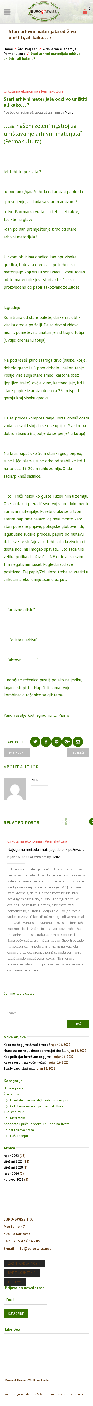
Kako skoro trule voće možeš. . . (26, 1063)
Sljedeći (78, 752)
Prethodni (16, 752)
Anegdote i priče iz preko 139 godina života (36, 1124)
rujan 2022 (11, 1156)
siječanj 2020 (13, 1167)
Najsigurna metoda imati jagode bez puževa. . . (45, 849)
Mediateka (18, 1118)
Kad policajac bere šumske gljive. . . (28, 1057)
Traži (78, 1024)
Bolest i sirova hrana (19, 1130)
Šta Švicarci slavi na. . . (19, 1068)
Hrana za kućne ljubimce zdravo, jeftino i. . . (35, 1051)
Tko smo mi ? (14, 1112)
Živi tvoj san (28, 49)
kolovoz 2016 (13, 1179)
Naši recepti (19, 1136)
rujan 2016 (11, 1173)
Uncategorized (15, 1088)
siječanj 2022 (13, 1161)
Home (8, 49)
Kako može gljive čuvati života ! (27, 1045)
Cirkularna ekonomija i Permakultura (33, 91)
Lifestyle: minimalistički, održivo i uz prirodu (42, 1100)
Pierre (69, 112)
